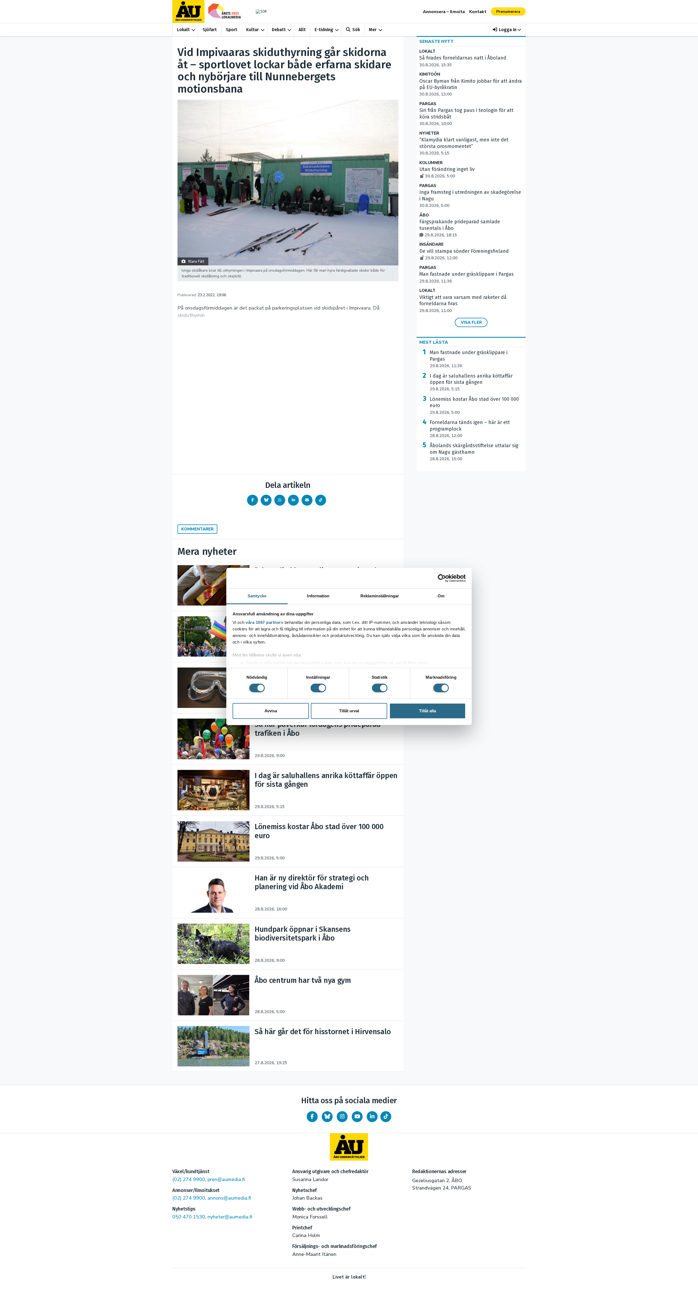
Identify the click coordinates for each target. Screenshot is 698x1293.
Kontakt (477, 12)
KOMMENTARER (197, 529)
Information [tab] (318, 596)
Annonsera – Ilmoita (444, 12)
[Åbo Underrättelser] (349, 1147)
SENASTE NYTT (436, 41)
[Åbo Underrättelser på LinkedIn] (372, 1116)
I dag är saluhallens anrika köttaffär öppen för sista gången (471, 382)
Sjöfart (210, 29)
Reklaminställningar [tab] (379, 596)
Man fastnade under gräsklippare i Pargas (468, 359)
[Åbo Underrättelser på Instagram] (342, 1116)
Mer (373, 29)
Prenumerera (508, 11)
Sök (356, 29)
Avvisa (270, 710)
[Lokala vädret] (258, 11)
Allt (302, 29)
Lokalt (183, 29)
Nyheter (429, 133)
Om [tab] (441, 596)
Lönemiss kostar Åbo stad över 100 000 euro (474, 405)
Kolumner (431, 162)
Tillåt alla (427, 710)
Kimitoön (429, 74)
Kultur (252, 29)
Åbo (424, 215)
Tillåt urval (349, 710)
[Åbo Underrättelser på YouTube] (357, 1116)
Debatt (279, 29)
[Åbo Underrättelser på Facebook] (312, 1116)
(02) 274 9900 (188, 1179)
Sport (231, 29)
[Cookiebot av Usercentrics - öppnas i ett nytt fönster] (442, 578)
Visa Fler (471, 322)
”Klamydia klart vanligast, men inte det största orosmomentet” (464, 146)
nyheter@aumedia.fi (229, 1217)
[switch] (318, 688)
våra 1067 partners (264, 622)
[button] (507, 29)
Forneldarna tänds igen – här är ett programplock (470, 428)
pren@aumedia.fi (226, 1179)
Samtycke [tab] (257, 596)
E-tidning (324, 29)
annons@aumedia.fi (229, 1198)
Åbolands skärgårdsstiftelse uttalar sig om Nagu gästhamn (474, 452)
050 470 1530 (188, 1217)
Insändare (431, 244)
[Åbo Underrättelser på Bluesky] (327, 1116)
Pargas (427, 103)
